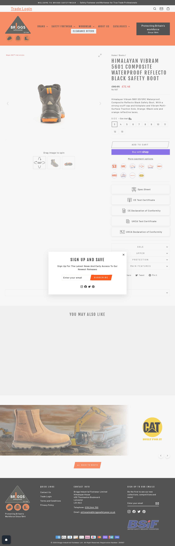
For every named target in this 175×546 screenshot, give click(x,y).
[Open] (6, 539)
